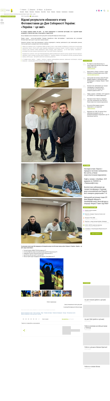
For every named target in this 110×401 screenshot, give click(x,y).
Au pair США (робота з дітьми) (94, 319)
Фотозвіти (22, 11)
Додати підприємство (96, 233)
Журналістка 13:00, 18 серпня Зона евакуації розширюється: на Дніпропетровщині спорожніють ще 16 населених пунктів (98, 114)
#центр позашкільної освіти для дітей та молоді (31, 314)
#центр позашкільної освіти (27, 312)
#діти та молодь (36, 312)
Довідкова (58, 11)
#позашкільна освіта (71, 312)
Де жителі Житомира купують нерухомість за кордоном (95, 106)
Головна (2, 14)
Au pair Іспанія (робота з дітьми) (95, 300)
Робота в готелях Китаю (92, 366)
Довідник (32, 9)
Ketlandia (2, 22)
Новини (24, 9)
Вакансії (26, 11)
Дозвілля (49, 9)
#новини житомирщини (57, 312)
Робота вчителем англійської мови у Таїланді (96, 327)
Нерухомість (37, 11)
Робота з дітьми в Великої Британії (96, 347)
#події (42, 312)
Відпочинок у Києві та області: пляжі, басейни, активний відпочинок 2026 (97, 72)
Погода (48, 11)
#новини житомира (48, 312)
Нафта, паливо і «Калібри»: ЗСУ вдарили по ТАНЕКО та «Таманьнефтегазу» (98, 94)
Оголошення (71, 11)
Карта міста (32, 11)
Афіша (41, 9)
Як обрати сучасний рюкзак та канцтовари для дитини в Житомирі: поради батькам (97, 65)
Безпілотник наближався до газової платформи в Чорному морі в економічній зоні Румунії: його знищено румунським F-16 (97, 88)
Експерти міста (64, 11)
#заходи (64, 312)
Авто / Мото (43, 11)
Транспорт (53, 11)
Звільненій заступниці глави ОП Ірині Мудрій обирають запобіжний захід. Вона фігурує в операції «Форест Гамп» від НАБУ (98, 80)
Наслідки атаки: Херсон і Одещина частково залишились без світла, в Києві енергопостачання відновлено (97, 100)
